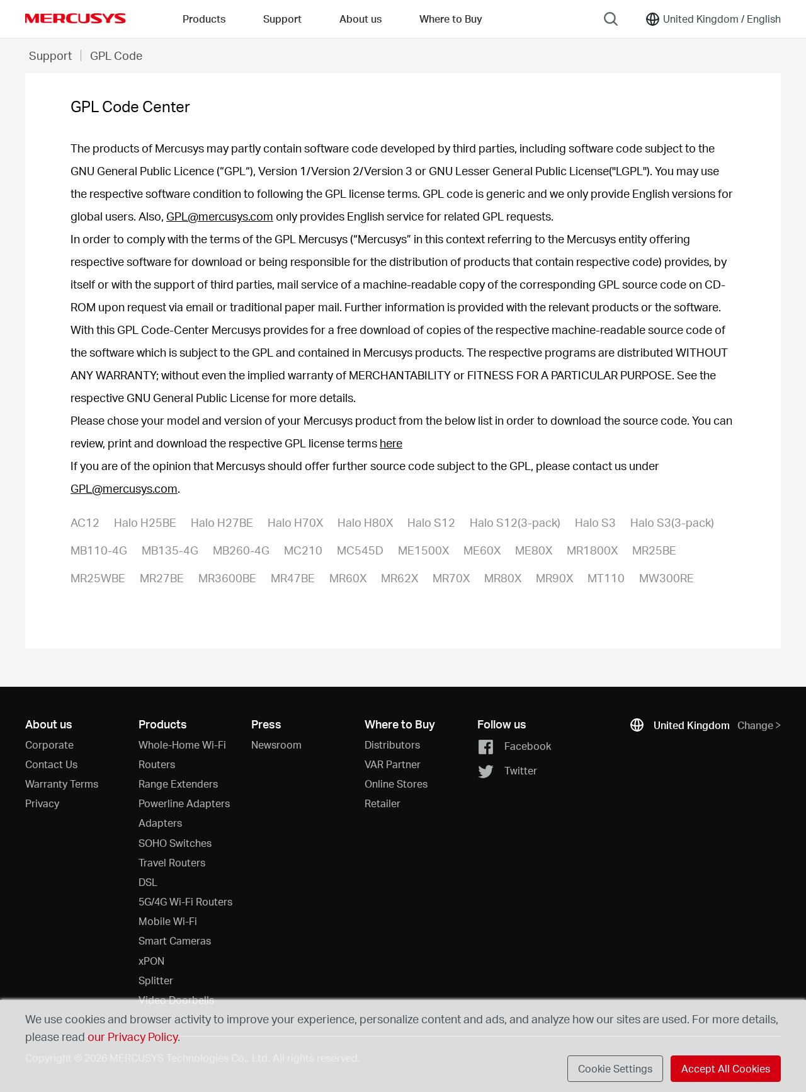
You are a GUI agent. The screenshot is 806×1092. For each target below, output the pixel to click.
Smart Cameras (175, 940)
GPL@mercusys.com (219, 216)
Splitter (156, 980)
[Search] (611, 19)
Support (50, 55)
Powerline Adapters (184, 803)
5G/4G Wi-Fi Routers (185, 901)
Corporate (49, 744)
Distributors (392, 744)
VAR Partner (393, 764)
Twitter (520, 770)
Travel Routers (172, 862)
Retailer (382, 803)
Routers (157, 764)
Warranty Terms (61, 784)
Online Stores (396, 784)
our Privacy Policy (133, 1036)
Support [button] (282, 18)
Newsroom (276, 744)
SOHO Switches (175, 843)
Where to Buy (450, 18)
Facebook (527, 745)
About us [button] (360, 18)
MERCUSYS (75, 18)
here (391, 442)
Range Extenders (178, 784)
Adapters (160, 823)
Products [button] (204, 18)
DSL (148, 882)
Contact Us (51, 764)
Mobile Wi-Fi (168, 921)
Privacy (42, 803)
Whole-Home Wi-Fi (182, 744)
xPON (151, 961)
